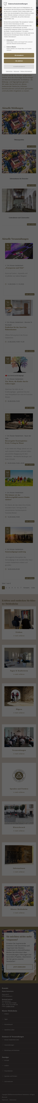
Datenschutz (9, 71)
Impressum (16, 71)
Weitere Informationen (26, 71)
